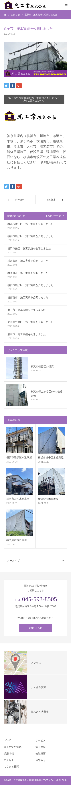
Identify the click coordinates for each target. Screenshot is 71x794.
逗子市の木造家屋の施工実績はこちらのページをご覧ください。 (33, 99)
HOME (7, 740)
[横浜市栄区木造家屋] (19, 481)
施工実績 (41, 747)
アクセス (9, 760)
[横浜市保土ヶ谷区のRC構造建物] (17, 395)
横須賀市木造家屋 (48, 498)
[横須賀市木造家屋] (51, 481)
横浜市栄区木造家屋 (17, 498)
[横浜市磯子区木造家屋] (19, 440)
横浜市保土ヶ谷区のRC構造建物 (46, 393)
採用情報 (9, 753)
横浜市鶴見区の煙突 (42, 366)
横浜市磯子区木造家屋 (19, 457)
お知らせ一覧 (53, 215)
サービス (41, 740)
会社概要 (41, 753)
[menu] (66, 5)
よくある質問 (11, 766)
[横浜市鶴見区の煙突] (17, 368)
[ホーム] (5, 14)
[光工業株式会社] (25, 5)
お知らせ (41, 760)
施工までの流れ (12, 747)
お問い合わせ (35, 628)
